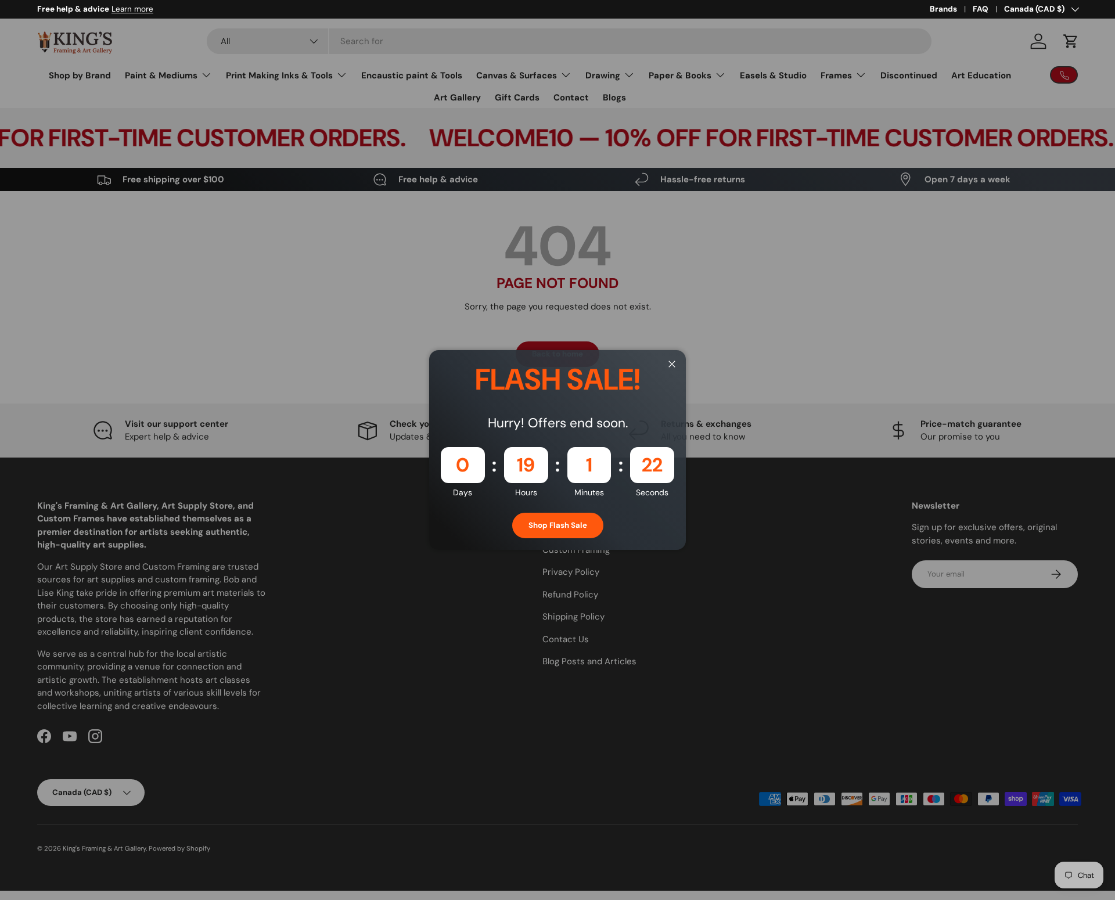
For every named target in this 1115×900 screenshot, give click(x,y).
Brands (943, 9)
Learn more (132, 9)
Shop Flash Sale (557, 525)
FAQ (980, 9)
